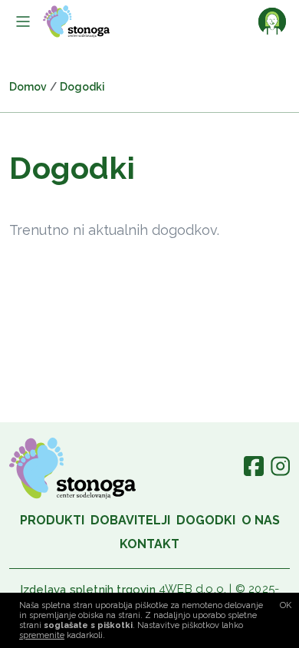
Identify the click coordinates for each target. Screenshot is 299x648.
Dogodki (205, 520)
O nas (261, 520)
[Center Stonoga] (76, 21)
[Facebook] (254, 472)
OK (285, 605)
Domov (28, 87)
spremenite (41, 635)
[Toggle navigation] (23, 21)
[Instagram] (280, 472)
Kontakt (149, 544)
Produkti (52, 520)
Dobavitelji (130, 520)
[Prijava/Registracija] (272, 21)
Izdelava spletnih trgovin (88, 590)
